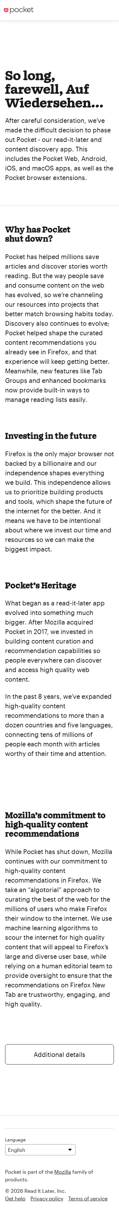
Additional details (59, 1054)
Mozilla (62, 1172)
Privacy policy (46, 1198)
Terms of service (88, 1198)
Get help (15, 1198)
